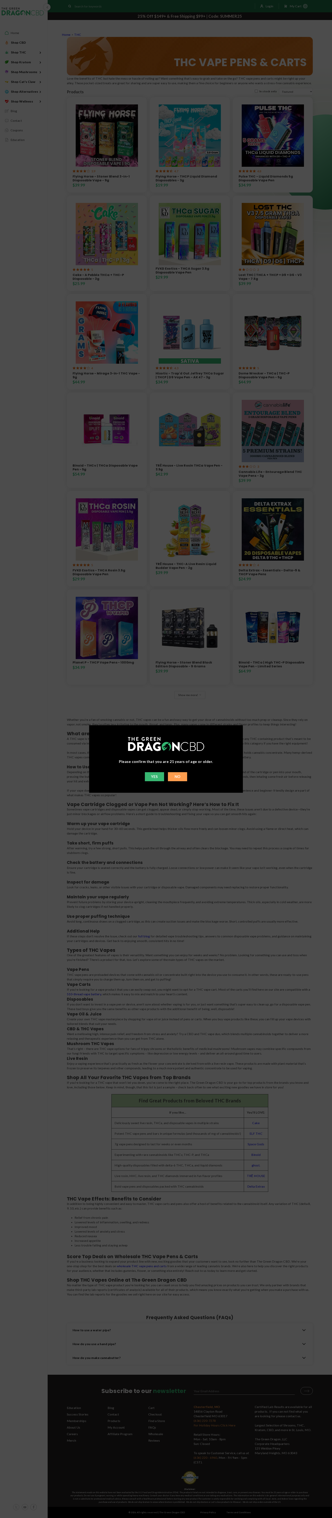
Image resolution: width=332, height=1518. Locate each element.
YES (154, 776)
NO (178, 776)
